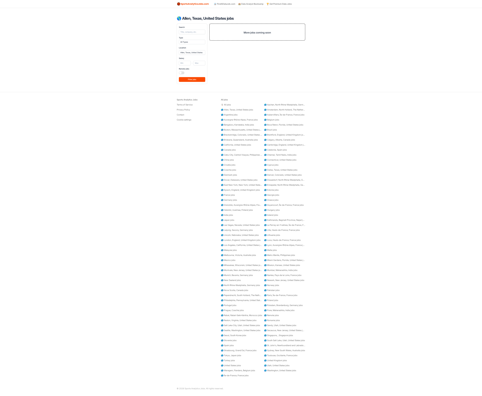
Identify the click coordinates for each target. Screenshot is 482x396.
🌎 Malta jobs (270, 250)
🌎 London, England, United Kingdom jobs (240, 240)
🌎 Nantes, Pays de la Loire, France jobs (282, 275)
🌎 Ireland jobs (271, 215)
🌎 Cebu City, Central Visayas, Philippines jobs (241, 155)
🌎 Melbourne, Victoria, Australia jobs (238, 255)
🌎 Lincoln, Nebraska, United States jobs (240, 235)
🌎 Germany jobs (229, 200)
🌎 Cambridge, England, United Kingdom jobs (284, 145)
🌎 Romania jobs (272, 320)
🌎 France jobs (228, 195)
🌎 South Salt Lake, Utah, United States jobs (284, 340)
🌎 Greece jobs (271, 200)
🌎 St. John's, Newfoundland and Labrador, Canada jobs (284, 345)
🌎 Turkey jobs (228, 360)
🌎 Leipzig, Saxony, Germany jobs (237, 230)
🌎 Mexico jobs (228, 260)
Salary (181, 58)
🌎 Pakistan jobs (272, 290)
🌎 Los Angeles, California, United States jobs (241, 245)
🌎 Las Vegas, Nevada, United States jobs (240, 225)
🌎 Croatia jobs (228, 165)
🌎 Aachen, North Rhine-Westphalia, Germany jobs (284, 104)
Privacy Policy (183, 109)
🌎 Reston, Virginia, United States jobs (238, 320)
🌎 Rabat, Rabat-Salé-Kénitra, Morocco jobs (241, 315)
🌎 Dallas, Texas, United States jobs (280, 170)
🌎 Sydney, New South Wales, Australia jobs (284, 350)
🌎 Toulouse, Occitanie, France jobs (280, 355)
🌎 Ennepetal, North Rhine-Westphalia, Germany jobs (284, 185)
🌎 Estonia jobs (271, 190)
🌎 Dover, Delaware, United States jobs (239, 180)
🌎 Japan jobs (227, 220)
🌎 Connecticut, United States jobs (280, 160)
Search (182, 27)
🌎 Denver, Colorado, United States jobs (283, 175)
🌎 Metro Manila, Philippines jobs (279, 255)
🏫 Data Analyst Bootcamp (250, 4)
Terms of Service (185, 104)
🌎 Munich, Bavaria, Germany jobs (237, 275)
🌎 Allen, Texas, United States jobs (237, 109)
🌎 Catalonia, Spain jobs (275, 150)
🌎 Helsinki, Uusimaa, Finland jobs (237, 210)
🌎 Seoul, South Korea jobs (233, 335)
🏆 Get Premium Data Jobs (279, 4)
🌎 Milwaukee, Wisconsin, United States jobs (241, 265)
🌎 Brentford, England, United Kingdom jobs (284, 135)
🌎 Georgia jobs (271, 195)
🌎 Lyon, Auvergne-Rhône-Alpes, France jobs (284, 245)
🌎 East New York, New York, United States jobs (241, 185)
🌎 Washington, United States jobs (280, 370)
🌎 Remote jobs (271, 315)
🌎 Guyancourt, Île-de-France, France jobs (284, 205)
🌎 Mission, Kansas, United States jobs (282, 265)
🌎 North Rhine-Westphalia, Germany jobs (240, 285)
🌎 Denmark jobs (229, 175)
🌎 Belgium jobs (271, 119)
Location (182, 48)
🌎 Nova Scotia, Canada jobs (234, 290)
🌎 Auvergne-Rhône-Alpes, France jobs (239, 119)
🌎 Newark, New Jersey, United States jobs (284, 280)
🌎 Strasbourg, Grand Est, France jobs (238, 350)
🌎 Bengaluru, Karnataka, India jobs (237, 124)
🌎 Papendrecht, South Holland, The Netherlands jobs (241, 295)
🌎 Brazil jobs (270, 129)
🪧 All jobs (226, 104)
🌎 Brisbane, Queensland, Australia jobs (239, 140)
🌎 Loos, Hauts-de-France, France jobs (282, 240)
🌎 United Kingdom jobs (275, 360)
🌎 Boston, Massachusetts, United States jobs (241, 129)
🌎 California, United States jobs (236, 145)
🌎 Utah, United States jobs (276, 365)
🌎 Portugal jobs (228, 305)
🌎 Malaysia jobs (229, 250)
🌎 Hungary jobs (272, 210)
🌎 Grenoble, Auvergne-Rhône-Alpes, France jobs (241, 205)
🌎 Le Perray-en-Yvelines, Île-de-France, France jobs (284, 225)
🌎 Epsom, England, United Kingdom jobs (240, 190)
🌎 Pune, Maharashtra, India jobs (279, 310)
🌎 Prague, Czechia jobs (232, 310)
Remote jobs (184, 69)
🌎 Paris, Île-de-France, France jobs (280, 295)
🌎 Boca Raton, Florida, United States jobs (283, 124)
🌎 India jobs (227, 215)
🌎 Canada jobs (228, 150)
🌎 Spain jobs (227, 345)
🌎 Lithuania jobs (272, 235)
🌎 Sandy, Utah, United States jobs (280, 325)
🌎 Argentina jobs (229, 114)
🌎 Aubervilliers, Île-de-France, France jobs (284, 114)
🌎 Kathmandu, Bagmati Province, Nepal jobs (284, 220)
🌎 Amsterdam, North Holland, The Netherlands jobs (284, 109)
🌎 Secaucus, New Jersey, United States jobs (284, 330)
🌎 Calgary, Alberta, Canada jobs (279, 140)
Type (181, 38)
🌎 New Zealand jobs (231, 280)
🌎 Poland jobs (271, 300)
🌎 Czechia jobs (228, 170)
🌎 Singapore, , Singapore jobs (278, 335)
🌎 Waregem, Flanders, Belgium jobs (238, 370)
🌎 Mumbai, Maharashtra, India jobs (280, 270)
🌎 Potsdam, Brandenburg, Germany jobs (283, 305)
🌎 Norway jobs (271, 285)
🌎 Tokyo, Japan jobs (231, 355)
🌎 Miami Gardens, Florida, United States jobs (284, 260)
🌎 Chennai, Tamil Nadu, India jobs (280, 155)
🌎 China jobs (227, 160)
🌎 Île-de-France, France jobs (235, 375)
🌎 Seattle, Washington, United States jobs (240, 330)
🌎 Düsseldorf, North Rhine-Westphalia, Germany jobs (284, 180)
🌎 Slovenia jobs (228, 340)
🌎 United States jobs (231, 365)
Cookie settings (184, 119)
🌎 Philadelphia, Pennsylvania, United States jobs (241, 300)
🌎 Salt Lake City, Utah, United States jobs (240, 325)
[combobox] (192, 52)
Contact (180, 114)
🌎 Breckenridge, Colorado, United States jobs (241, 135)
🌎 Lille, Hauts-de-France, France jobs (282, 230)
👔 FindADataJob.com (224, 4)
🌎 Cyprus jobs (271, 165)
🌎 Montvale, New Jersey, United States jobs (241, 270)
